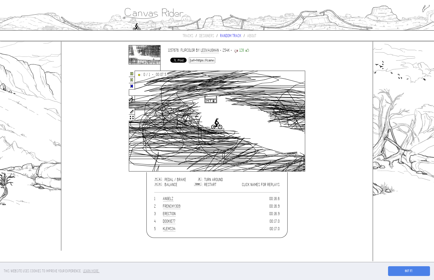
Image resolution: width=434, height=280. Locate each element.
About (251, 35)
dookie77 (169, 221)
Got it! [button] (409, 271)
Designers (206, 35)
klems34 (169, 228)
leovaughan (210, 50)
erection (169, 213)
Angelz (168, 198)
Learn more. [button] (91, 271)
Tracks (188, 35)
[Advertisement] (82, 121)
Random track (230, 35)
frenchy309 (172, 206)
